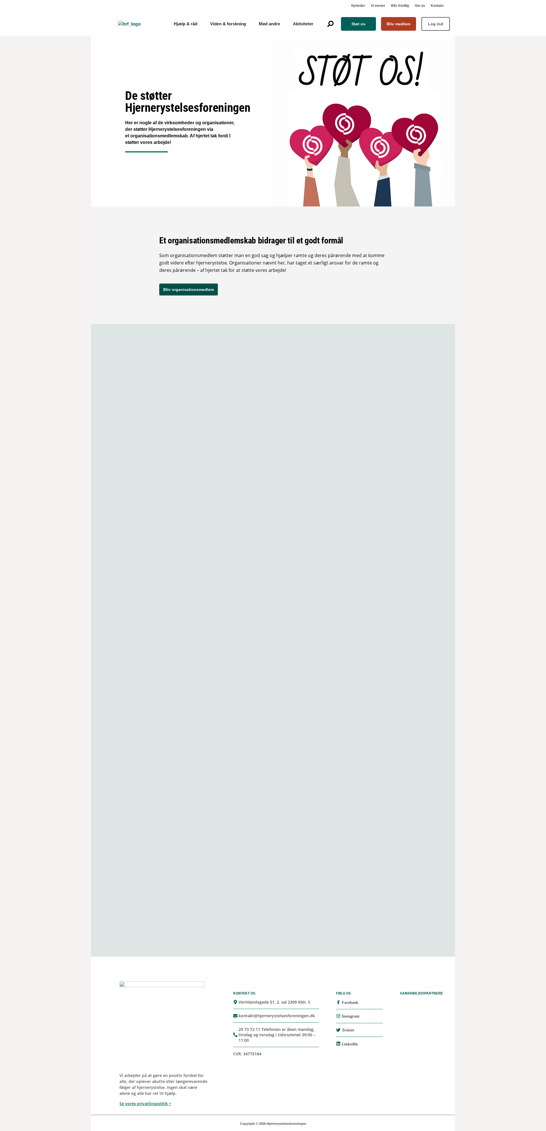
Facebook (350, 1002)
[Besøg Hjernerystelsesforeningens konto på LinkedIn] (338, 1043)
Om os (420, 6)
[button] (331, 24)
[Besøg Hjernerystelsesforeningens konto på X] (338, 1030)
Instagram (350, 1016)
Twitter (348, 1030)
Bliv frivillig (400, 6)
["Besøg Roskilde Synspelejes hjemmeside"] (202, 421)
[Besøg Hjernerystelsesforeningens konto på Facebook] (338, 1002)
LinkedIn (350, 1044)
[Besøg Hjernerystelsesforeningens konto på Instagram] (338, 1016)
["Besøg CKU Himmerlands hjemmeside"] (230, 521)
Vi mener (378, 6)
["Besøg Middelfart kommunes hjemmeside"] (202, 371)
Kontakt (437, 6)
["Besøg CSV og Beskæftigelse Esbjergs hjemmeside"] (344, 372)
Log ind (435, 24)
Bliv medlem (398, 24)
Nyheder (358, 6)
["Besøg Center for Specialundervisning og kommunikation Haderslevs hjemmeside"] (230, 471)
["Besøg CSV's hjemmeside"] (344, 421)
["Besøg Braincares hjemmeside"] (344, 471)
